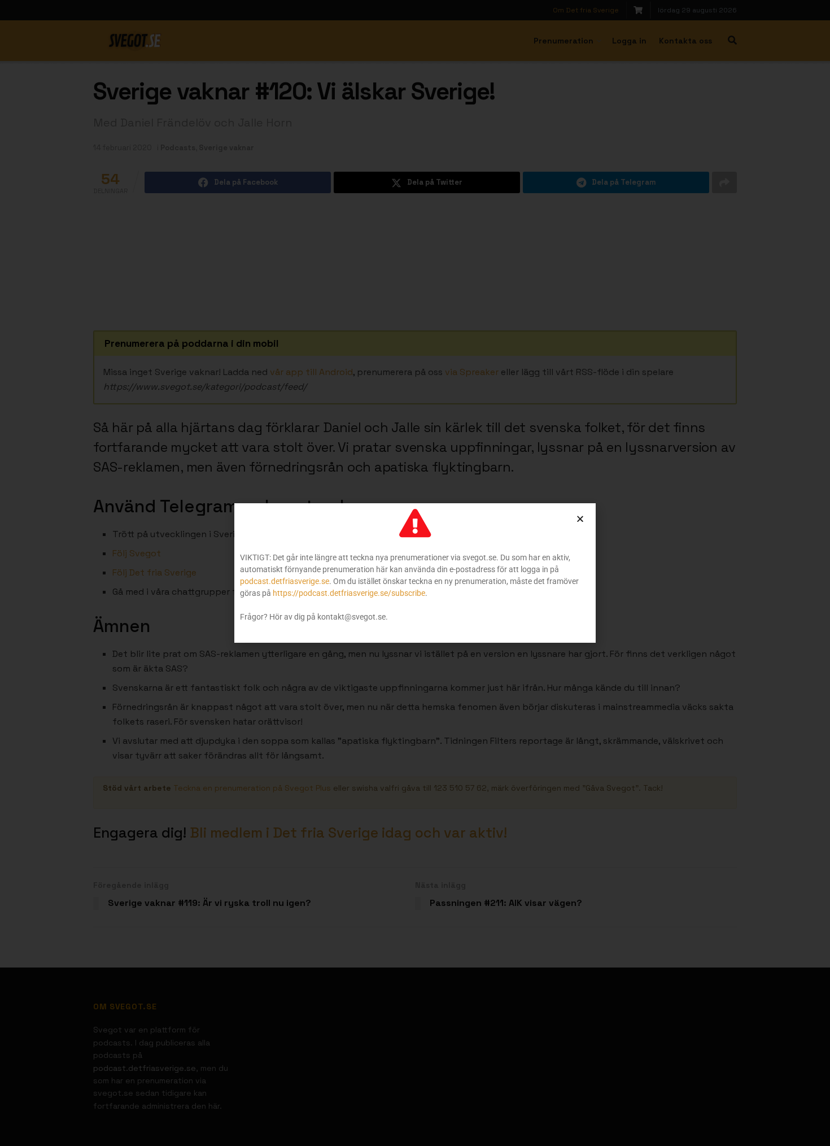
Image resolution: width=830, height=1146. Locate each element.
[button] (580, 519)
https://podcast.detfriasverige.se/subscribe (349, 593)
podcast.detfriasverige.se (284, 581)
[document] (415, 573)
